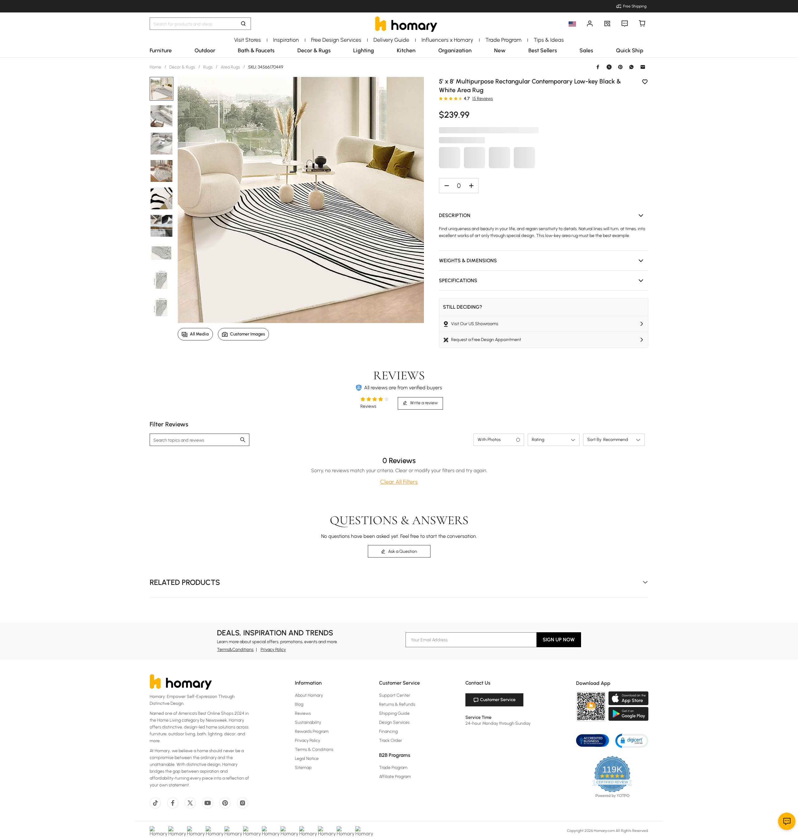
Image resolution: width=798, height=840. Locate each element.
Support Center (394, 695)
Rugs (208, 67)
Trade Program (393, 767)
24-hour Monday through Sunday (498, 723)
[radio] (441, 98)
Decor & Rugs (182, 67)
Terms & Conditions (314, 749)
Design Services (394, 722)
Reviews (303, 713)
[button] (543, 215)
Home (156, 67)
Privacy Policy (273, 649)
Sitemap (303, 767)
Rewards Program (312, 731)
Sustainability (308, 722)
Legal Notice (307, 758)
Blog (299, 704)
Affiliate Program (395, 776)
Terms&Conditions (235, 649)
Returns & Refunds (397, 704)
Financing (388, 731)
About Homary (309, 695)
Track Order (390, 740)
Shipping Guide (394, 713)
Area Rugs (230, 67)
